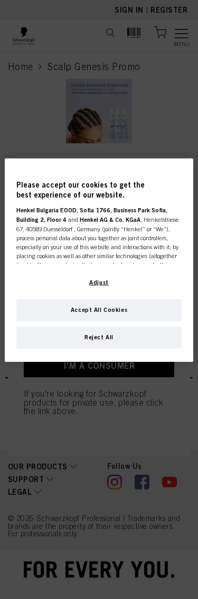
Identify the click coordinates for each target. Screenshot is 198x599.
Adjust (98, 282)
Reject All (99, 336)
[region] (99, 259)
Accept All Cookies (99, 309)
